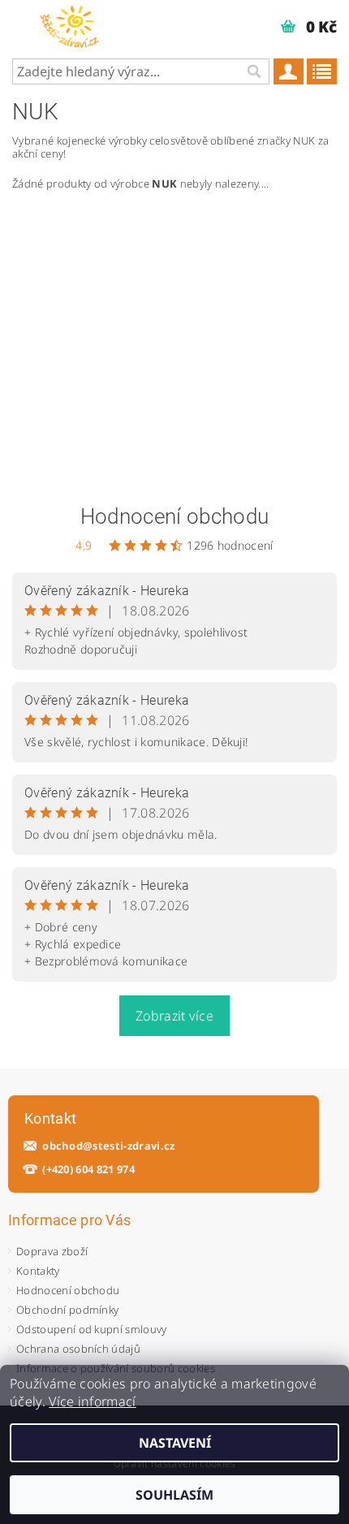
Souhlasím (174, 1495)
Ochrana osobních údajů (78, 1348)
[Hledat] (253, 71)
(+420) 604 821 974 (88, 1169)
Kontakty (38, 1270)
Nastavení (175, 1443)
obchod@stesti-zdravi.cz (108, 1146)
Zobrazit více (174, 1016)
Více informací (92, 1401)
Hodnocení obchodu (174, 516)
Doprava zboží (52, 1251)
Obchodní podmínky (67, 1309)
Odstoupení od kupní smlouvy (91, 1329)
